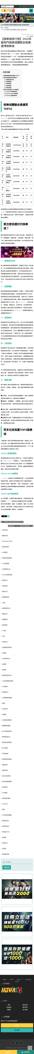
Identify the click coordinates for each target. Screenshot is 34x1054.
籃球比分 (5, 614)
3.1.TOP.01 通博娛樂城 (10, 91)
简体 (20, 6)
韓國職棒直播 (6, 726)
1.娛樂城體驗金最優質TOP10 (11, 75)
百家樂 (4, 848)
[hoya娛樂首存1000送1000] (17, 954)
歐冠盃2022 (6, 832)
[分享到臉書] (13, 1043)
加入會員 (8, 862)
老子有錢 (5, 748)
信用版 (3, 212)
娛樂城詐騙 (5, 854)
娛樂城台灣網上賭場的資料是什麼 (13, 522)
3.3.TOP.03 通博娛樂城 (10, 95)
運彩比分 (5, 591)
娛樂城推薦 (12, 54)
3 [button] (31, 21)
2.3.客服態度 (7, 83)
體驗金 (5, 979)
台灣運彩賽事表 (7, 720)
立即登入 (17, 1025)
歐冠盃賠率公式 (7, 675)
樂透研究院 (5, 826)
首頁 (2, 28)
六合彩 (4, 631)
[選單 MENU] (31, 11)
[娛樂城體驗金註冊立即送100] (17, 921)
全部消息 (5, 530)
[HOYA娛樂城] (11, 10)
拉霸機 (4, 664)
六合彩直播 (5, 563)
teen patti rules (7, 541)
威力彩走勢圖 (6, 776)
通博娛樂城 (5, 597)
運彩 (3, 809)
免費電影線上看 (18, 310)
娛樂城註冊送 (6, 798)
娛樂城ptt (5, 692)
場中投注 (5, 843)
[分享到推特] (17, 1043)
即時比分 (5, 580)
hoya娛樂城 (4, 478)
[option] (17, 18)
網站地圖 (30, 6)
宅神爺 (4, 653)
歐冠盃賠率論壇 (7, 759)
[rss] (21, 1043)
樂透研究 (5, 586)
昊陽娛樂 (5, 619)
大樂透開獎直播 (7, 698)
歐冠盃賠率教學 (7, 742)
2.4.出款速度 (7, 85)
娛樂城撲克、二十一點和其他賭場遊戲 (19, 526)
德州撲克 (5, 625)
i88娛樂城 (5, 753)
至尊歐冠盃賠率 (7, 647)
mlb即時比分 (6, 658)
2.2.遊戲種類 (7, 81)
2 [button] (31, 19)
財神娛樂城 (8, 187)
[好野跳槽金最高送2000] (17, 889)
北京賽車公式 (6, 569)
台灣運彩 (5, 552)
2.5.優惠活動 (7, 87)
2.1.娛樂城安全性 (9, 79)
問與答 (9, 1009)
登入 (9, 1052)
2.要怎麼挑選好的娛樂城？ (10, 77)
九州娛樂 (5, 686)
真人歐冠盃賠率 (7, 731)
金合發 (10, 501)
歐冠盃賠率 (22, 302)
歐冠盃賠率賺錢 (7, 558)
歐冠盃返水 (4, 118)
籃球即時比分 (6, 737)
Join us (6, 867)
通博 (3, 703)
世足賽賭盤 (28, 979)
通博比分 (19, 979)
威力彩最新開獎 (7, 781)
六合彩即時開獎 (7, 815)
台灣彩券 (5, 709)
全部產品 (8, 1007)
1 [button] (31, 17)
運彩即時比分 (6, 608)
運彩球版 (5, 770)
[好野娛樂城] (11, 990)
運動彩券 (5, 765)
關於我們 (25, 1007)
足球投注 (5, 642)
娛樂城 (6, 28)
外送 (3, 636)
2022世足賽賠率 (7, 575)
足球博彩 (5, 787)
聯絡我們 (24, 6)
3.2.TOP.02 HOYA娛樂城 (11, 93)
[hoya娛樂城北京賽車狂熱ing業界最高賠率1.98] (17, 18)
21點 (3, 603)
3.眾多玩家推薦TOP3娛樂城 (11, 89)
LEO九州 (5, 804)
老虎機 (4, 837)
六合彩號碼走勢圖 (7, 681)
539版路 (4, 793)
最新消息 (5, 535)
